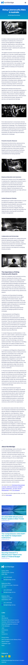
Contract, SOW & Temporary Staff (10, 622)
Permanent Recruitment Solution (10, 620)
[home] (7, 2)
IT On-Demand (5, 626)
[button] (25, 3)
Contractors (5, 630)
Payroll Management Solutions (10, 624)
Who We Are (5, 618)
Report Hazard (5, 641)
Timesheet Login (6, 643)
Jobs (3, 628)
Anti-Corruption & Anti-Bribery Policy (11, 639)
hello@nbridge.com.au (9, 579)
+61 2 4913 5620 (8, 577)
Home (3, 616)
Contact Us (4, 634)
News (3, 632)
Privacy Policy (5, 637)
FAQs (3, 645)
